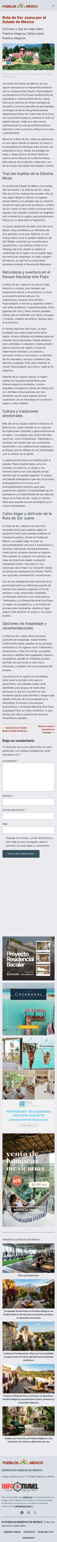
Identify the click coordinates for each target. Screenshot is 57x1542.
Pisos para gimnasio (28, 1275)
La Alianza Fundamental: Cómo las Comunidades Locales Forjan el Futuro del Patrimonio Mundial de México (28, 1356)
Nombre (8, 795)
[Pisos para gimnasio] (28, 1258)
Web (4, 823)
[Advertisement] (28, 900)
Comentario (10, 760)
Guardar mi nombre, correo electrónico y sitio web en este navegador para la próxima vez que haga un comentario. (29, 841)
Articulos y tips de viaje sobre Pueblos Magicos (21, 74)
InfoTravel (27, 1497)
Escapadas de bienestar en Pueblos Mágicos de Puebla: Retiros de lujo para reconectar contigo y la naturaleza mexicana (28, 1314)
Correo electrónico (14, 809)
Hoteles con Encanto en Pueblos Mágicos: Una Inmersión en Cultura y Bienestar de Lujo (29, 1440)
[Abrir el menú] (53, 5)
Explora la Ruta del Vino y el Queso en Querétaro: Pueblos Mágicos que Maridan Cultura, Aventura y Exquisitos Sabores (28, 1399)
